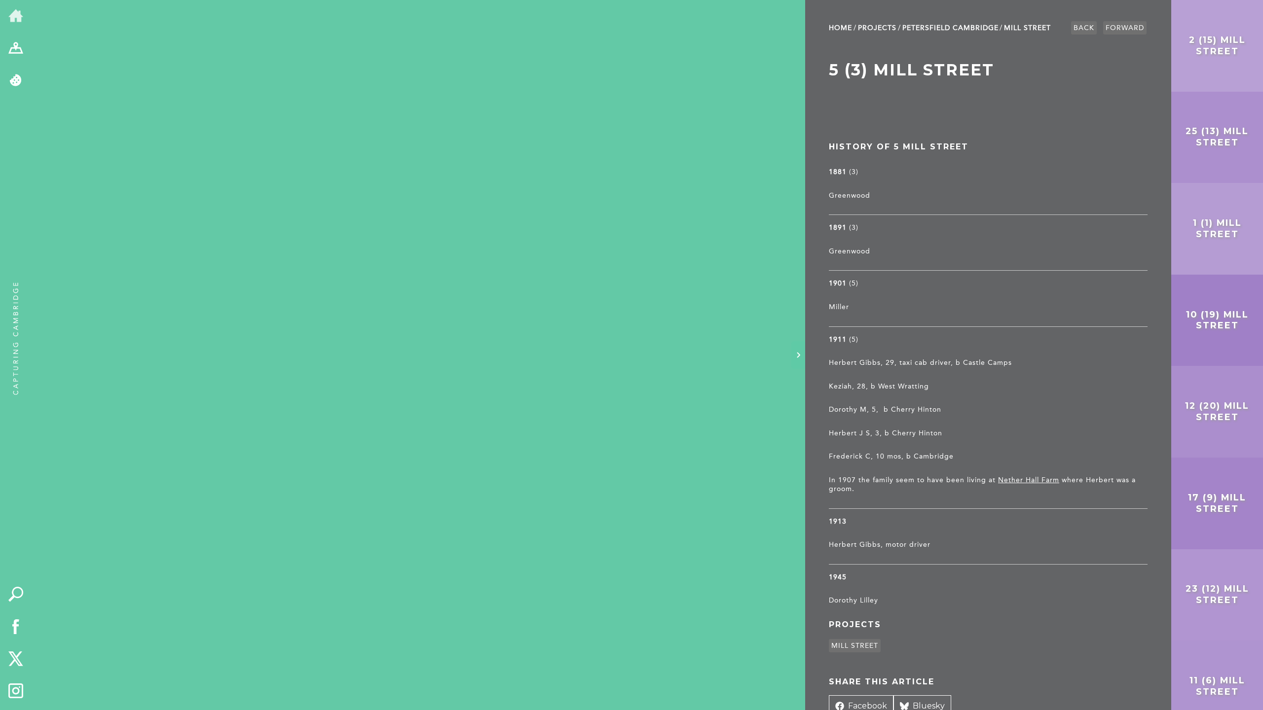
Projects (877, 28)
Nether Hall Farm (1028, 480)
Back (1084, 28)
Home (840, 28)
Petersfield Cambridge (950, 28)
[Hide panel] (798, 355)
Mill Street (1027, 28)
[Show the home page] (16, 16)
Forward (1125, 28)
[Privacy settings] (16, 81)
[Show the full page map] (16, 49)
